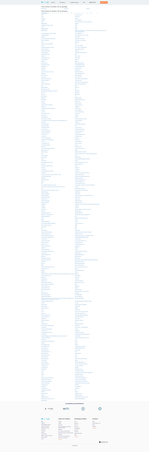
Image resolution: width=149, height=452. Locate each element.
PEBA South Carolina (45, 320)
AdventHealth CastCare (45, 54)
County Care (77, 139)
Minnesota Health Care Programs (47, 284)
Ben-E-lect (77, 87)
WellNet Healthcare (44, 396)
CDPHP (76, 117)
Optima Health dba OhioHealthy (81, 304)
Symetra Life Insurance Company (81, 363)
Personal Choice (44, 323)
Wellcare (76, 391)
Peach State (77, 318)
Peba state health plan (79, 320)
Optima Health (44, 304)
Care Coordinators (78, 110)
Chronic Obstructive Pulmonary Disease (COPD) (64, 427)
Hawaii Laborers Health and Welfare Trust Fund (50, 190)
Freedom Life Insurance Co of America (82, 172)
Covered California (78, 141)
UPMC (76, 25)
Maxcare (43, 263)
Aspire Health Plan (78, 75)
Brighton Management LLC (80, 99)
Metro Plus (77, 279)
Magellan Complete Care (46, 254)
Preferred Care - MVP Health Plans (81, 327)
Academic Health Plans (45, 50)
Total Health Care (44, 367)
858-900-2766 (93, 2)
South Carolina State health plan (81, 358)
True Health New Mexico (79, 370)
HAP (42, 188)
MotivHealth (77, 286)
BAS (42, 85)
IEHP (76, 228)
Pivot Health (77, 325)
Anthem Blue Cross (78, 14)
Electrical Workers (44, 155)
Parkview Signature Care (45, 315)
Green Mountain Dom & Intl (80, 183)
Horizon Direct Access (79, 223)
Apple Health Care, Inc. (79, 71)
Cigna (42, 16)
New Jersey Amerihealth (79, 298)
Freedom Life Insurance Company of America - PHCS (51, 174)
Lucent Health (43, 252)
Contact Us (43, 429)
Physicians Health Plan (79, 323)
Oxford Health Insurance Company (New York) (83, 21)
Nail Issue (76, 429)
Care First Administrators (79, 111)
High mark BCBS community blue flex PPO (83, 209)
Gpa (42, 183)
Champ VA (77, 122)
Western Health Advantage (80, 398)
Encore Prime (43, 160)
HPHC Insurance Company (46, 225)
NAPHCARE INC (44, 30)
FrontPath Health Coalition (46, 176)
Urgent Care (66, 8)
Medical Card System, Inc (46, 275)
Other (42, 309)
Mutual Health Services (45, 289)
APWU (76, 27)
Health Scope (77, 198)
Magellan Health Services (79, 254)
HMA (76, 216)
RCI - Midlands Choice (45, 344)
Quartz (76, 342)
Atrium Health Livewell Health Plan (81, 78)
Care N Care (77, 113)
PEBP (42, 322)
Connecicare (43, 136)
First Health (43, 169)
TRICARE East (44, 369)
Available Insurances (74, 2)
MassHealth (43, 261)
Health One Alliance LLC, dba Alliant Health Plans (84, 195)
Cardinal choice (78, 108)
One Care (77, 302)
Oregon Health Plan (45, 308)
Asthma (59, 423)
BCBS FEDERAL (44, 87)
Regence (76, 344)
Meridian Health (44, 279)
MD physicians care (45, 268)
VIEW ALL (60, 439)
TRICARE (76, 367)
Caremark (77, 115)
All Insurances (44, 13)
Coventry (43, 141)
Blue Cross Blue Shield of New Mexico (48, 38)
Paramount (43, 313)
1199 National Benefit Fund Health (47, 47)
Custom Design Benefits (45, 144)
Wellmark (43, 395)
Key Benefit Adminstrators (79, 244)
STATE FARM (43, 360)
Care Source (43, 115)
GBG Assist (43, 178)
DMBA (76, 150)
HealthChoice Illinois (78, 202)
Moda (76, 284)
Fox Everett (77, 171)
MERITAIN (43, 20)
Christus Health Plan (45, 125)
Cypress (76, 144)
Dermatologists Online (45, 424)
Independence (77, 230)
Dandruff (76, 423)
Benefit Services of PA (45, 89)
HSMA (76, 225)
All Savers (77, 59)
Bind (76, 89)
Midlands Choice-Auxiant (79, 282)
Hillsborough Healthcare (45, 216)
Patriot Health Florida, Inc (79, 316)
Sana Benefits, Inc (44, 348)
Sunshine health (44, 362)
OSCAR (76, 308)
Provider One (43, 339)
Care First (43, 111)
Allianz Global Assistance (79, 63)
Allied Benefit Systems (45, 64)
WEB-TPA (43, 391)
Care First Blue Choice (45, 113)
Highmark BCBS (78, 211)
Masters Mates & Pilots (79, 261)
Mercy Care (77, 277)
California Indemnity (78, 104)
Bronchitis (60, 424)
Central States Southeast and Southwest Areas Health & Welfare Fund (54, 120)
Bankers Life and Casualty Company (81, 82)
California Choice (78, 103)
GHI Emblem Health (45, 179)
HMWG (76, 219)
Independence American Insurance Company (83, 232)
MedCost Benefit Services (79, 270)
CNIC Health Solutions (45, 127)
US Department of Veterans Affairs (81, 381)
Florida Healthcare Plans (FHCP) (47, 171)
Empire (42, 158)
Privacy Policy (44, 437)
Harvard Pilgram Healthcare (80, 188)
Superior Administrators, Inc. (80, 362)
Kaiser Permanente (44, 242)
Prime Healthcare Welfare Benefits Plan (82, 334)
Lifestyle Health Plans (45, 249)
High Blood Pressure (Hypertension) (65, 432)
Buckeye (42, 101)
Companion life (44, 134)
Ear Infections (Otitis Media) (64, 431)
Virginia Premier (44, 388)
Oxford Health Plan (78, 20)
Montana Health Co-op (45, 286)
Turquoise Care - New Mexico (80, 40)
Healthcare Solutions (45, 202)
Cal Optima (43, 103)
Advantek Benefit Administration (81, 52)
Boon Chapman (44, 96)
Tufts (42, 372)
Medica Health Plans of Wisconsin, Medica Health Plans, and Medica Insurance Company (57, 273)
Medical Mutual (77, 275)
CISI (75, 125)
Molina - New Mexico (45, 40)
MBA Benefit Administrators (80, 263)
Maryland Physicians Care (46, 259)
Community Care (44, 129)
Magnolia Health (78, 256)
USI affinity (43, 386)
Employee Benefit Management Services (82, 158)
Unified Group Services (79, 376)
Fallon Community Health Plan (46, 165)
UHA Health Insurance (79, 374)
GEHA (76, 28)
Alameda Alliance (44, 59)
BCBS (76, 85)
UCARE (42, 374)
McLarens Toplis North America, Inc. (48, 266)
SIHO (76, 355)
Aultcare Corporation (45, 80)
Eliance (76, 155)
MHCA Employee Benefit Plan (46, 282)
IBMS (76, 226)
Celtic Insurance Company (46, 118)
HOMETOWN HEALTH (45, 221)
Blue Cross (43, 94)
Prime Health (43, 334)
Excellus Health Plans (79, 164)
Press (42, 438)
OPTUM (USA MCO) (45, 35)
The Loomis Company (79, 365)
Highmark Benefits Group (46, 212)
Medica (76, 272)
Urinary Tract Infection (63, 437)
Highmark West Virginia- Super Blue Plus (82, 214)
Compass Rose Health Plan (80, 134)
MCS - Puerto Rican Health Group (81, 266)
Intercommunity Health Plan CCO (47, 237)
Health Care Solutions (45, 193)
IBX (42, 228)
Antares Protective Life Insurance (47, 71)
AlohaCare (43, 68)
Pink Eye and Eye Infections (64, 436)
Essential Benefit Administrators (47, 162)
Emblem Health (44, 157)
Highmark (43, 211)
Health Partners (78, 197)
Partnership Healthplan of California (81, 315)
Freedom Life (43, 172)
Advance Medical (44, 52)
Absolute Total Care (45, 49)
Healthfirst (77, 205)
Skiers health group (44, 358)
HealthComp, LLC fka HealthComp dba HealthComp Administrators (87, 204)
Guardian (76, 186)
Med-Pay (76, 268)
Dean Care (43, 146)
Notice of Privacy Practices (46, 435)
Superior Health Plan (45, 363)
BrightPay (43, 36)
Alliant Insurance (44, 63)
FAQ (84, 2)
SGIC (76, 351)
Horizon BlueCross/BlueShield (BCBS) (48, 223)
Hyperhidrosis (77, 428)
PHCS (42, 42)
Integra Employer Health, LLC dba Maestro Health (84, 235)
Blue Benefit (77, 90)
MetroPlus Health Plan (79, 280)
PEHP (76, 322)
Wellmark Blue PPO (78, 395)
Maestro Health (78, 252)
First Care (43, 167)
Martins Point (77, 258)
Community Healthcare (45, 132)
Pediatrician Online (45, 427)
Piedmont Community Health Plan (47, 325)
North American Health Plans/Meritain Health (83, 301)
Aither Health (77, 57)
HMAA (42, 218)
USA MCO (77, 384)
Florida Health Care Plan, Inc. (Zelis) (81, 35)
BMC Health (77, 94)
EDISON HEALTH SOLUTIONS (80, 151)
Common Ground (78, 127)
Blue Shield (77, 42)
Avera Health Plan (78, 80)
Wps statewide (44, 400)
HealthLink (77, 207)
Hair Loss (76, 426)
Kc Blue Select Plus (78, 242)
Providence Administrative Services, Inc (82, 337)
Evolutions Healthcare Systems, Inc (81, 162)
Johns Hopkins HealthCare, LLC (81, 240)
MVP (42, 291)
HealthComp (43, 204)
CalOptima (43, 106)
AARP (42, 27)
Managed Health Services (46, 258)
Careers (43, 432)
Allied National (44, 66)
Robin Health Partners (45, 346)
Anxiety (59, 421)
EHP (42, 153)
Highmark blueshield (78, 212)
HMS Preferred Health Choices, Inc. (81, 218)
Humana (76, 18)
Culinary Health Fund (45, 143)
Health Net (43, 18)
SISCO (76, 356)
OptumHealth (77, 306)
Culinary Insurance (78, 143)
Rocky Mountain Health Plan (80, 346)
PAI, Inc (42, 311)
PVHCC (76, 341)
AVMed (42, 82)
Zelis (76, 43)
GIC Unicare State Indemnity (80, 179)
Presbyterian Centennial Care (46, 332)
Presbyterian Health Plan (79, 332)
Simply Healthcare (44, 356)
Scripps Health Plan (45, 349)
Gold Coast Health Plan (79, 181)
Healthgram (43, 207)
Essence (76, 160)
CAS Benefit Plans (44, 117)
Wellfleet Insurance (78, 393)
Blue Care (43, 92)
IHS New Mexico (44, 230)
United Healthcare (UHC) (46, 379)
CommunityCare (78, 132)
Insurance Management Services (47, 235)
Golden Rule (77, 16)
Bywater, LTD (77, 101)
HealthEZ (43, 205)
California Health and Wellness (47, 104)
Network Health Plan (78, 296)
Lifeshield (76, 247)
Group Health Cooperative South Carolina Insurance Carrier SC (53, 186)
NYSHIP (42, 302)
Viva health (77, 388)
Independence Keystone (45, 233)
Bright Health (43, 99)
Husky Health (43, 226)
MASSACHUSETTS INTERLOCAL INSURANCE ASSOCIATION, (86, 259)
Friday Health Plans (78, 33)
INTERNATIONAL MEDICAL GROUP (81, 237)
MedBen (42, 270)
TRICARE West (44, 23)
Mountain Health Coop (45, 287)
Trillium (42, 370)
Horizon (76, 221)
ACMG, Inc (77, 50)
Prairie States (43, 327)
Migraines (60, 434)
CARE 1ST (43, 110)
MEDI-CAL (43, 272)
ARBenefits (43, 73)
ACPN (42, 45)
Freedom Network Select (79, 174)
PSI (75, 339)
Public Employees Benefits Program (47, 341)
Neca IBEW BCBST (78, 294)
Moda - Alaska (77, 36)
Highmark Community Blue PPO (47, 214)
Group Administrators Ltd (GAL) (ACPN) (48, 33)
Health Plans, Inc (44, 198)
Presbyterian (77, 330)
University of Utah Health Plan (80, 379)
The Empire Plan (44, 365)
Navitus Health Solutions (45, 294)
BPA (75, 96)
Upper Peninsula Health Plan (46, 381)
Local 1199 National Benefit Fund (47, 251)
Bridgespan (43, 97)
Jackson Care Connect (45, 240)
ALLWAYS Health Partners (80, 66)
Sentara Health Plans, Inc (46, 351)
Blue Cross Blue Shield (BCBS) (47, 43)
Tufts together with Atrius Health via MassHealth (83, 372)
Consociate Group (78, 136)
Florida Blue (77, 169)
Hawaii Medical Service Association (81, 190)
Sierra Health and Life (45, 355)
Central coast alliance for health (81, 118)
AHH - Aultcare (77, 56)
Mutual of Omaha (78, 289)
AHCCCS (43, 56)
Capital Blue (77, 106)
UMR (42, 21)
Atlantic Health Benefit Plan (46, 78)
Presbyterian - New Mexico (80, 38)
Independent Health (78, 233)
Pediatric (88, 8)
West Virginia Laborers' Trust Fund (81, 396)
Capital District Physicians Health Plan (48, 108)
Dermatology (43, 8)
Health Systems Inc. (78, 200)
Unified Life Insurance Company (47, 377)
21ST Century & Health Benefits (81, 47)
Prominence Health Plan (45, 337)
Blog (42, 421)
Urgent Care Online (45, 426)
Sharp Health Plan (44, 353)
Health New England (45, 195)
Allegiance (43, 61)
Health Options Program (45, 197)
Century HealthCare (78, 120)
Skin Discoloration (78, 433)
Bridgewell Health (78, 97)
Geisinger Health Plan (79, 178)
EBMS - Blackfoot (44, 151)
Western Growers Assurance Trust (47, 398)
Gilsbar (42, 181)
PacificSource (77, 309)
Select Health (77, 349)
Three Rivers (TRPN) (79, 45)
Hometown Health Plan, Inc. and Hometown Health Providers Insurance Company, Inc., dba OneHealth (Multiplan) (91, 31)
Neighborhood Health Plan (46, 296)
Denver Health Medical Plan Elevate (48, 148)
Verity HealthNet (78, 386)
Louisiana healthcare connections (81, 251)
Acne (75, 421)
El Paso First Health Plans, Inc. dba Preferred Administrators (86, 153)
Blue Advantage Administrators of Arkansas (49, 90)
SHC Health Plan (78, 353)
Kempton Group (44, 244)
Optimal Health (44, 306)
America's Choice (78, 68)
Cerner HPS (43, 122)
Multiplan (76, 287)
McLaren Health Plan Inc (79, 265)
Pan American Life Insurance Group (81, 311)
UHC (42, 376)
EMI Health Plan (78, 157)
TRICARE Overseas (78, 369)
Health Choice (77, 193)
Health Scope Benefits (45, 200)
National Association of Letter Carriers (82, 291)
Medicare (76, 23)
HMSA (42, 219)
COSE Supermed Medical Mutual (47, 139)
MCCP (42, 265)
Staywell (76, 360)
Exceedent (43, 164)
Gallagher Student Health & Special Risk (82, 176)
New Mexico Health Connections (47, 301)
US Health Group (44, 384)
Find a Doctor (62, 2)
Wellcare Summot (44, 393)
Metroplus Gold (44, 280)
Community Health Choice (80, 129)
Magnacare (43, 256)
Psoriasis (76, 431)
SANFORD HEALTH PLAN (80, 348)
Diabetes (60, 429)
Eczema (76, 424)
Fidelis (76, 165)
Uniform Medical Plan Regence (80, 377)
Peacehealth (43, 318)
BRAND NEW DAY (44, 28)
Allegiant (76, 61)
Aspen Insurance (44, 75)
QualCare (43, 342)
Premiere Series (44, 330)
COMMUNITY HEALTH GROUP (47, 25)
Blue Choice (77, 92)
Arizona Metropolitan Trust (80, 73)
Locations (43, 430)
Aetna (42, 14)
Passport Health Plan (45, 316)
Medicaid (76, 273)
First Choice (77, 167)
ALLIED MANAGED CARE (79, 64)
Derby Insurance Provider (79, 148)
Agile (76, 54)
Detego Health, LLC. (45, 150)
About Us (53, 2)
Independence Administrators (46, 232)
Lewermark (43, 247)
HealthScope (43, 209)
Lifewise (76, 249)
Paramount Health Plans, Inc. (80, 313)
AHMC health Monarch (45, 57)
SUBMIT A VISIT (104, 2)
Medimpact (43, 277)
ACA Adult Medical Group (79, 49)
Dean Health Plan (78, 146)
